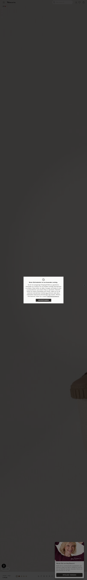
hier (47, 293)
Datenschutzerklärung (53, 296)
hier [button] (50, 294)
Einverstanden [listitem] (43, 300)
